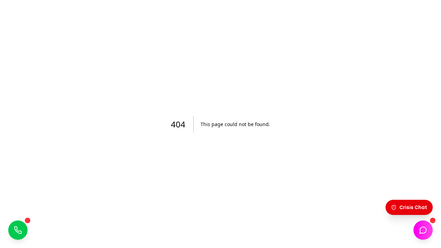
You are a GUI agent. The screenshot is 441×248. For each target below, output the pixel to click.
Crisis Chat (413, 207)
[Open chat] (423, 230)
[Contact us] (18, 230)
